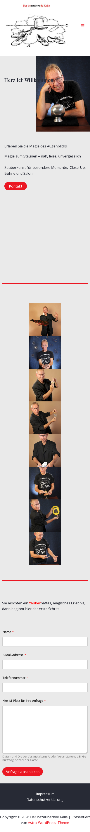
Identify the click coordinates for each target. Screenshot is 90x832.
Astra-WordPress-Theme (48, 822)
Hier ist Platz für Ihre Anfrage (24, 700)
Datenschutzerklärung (45, 799)
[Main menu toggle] (82, 25)
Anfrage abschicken (23, 771)
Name (8, 632)
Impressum (45, 793)
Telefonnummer (15, 678)
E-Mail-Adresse (14, 655)
